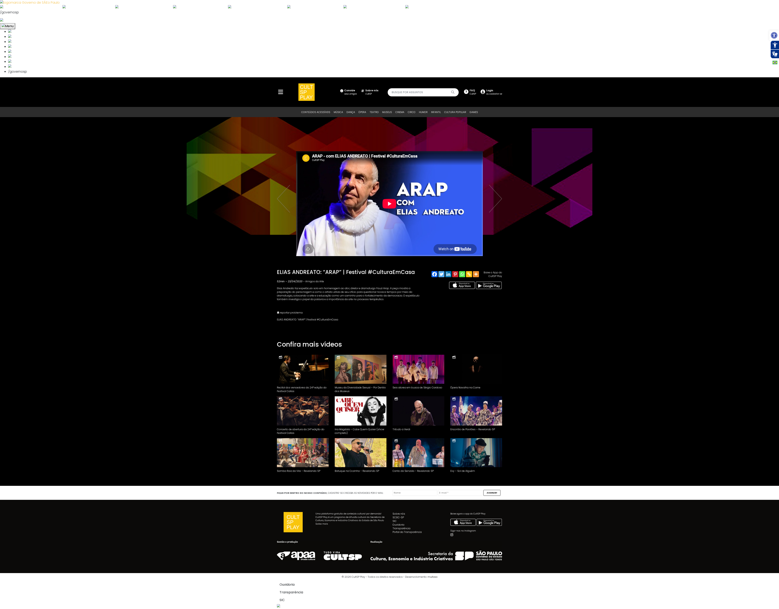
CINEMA (399, 112)
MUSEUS (387, 112)
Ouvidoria (398, 524)
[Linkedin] (448, 274)
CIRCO (411, 112)
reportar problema (291, 312)
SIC (395, 521)
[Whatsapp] (462, 274)
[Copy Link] (469, 274)
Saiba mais (321, 523)
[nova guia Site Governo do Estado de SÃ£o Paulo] (30, 2)
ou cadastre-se (494, 92)
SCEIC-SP (398, 517)
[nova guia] (17, 20)
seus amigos (350, 92)
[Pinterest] (455, 274)
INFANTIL (436, 112)
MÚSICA (338, 112)
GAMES (474, 112)
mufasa (432, 577)
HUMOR (423, 112)
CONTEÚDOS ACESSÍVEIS (315, 112)
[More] (476, 274)
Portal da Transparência (407, 532)
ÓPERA (362, 112)
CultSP (371, 92)
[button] (774, 35)
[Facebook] (434, 274)
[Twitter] (441, 274)
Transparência (401, 528)
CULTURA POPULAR (455, 112)
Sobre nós (399, 513)
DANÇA (350, 112)
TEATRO (374, 112)
